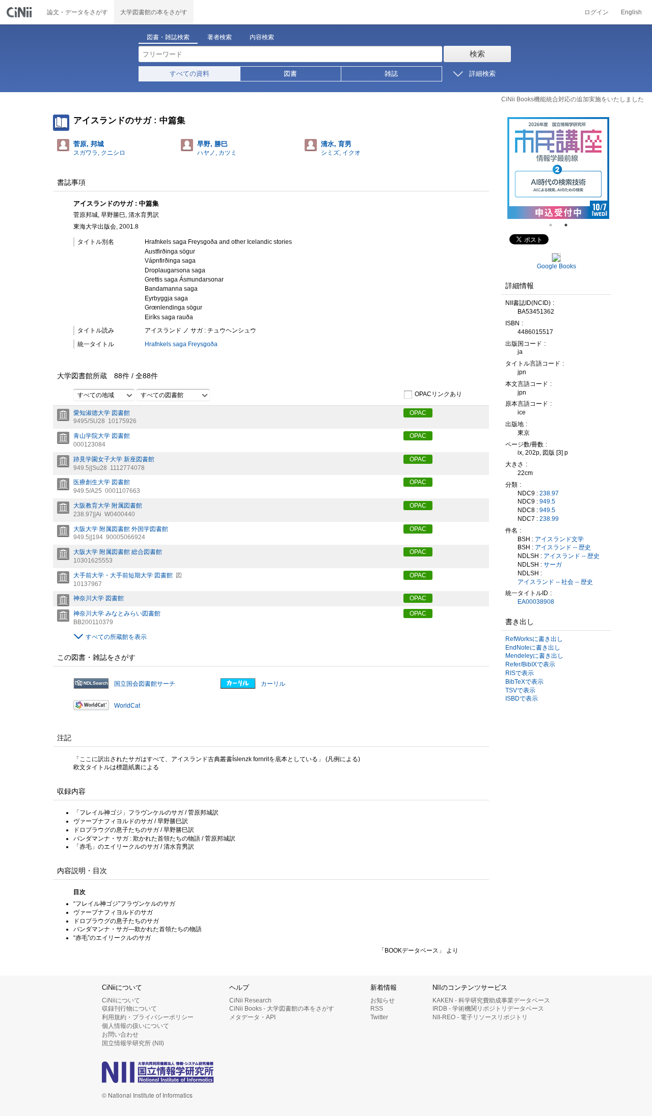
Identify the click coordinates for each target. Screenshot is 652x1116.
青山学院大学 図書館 (101, 435)
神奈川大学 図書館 (98, 598)
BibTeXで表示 (524, 681)
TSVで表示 (520, 690)
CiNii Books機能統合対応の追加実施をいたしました (572, 99)
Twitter (379, 1017)
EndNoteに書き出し (532, 647)
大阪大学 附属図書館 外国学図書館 (120, 529)
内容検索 (262, 37)
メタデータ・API (252, 1017)
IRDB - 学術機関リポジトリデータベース (488, 1008)
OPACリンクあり (438, 394)
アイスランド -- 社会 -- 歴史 (555, 581)
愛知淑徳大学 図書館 (101, 412)
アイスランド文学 (559, 539)
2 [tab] (570, 225)
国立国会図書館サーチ (144, 683)
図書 (290, 73)
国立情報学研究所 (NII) (133, 1043)
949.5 (547, 501)
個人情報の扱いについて (135, 1025)
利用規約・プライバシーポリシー (148, 1017)
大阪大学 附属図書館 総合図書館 (117, 551)
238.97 (549, 493)
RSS (376, 1008)
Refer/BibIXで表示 (530, 664)
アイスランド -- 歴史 (563, 547)
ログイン (596, 12)
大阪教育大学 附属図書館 (107, 505)
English (631, 12)
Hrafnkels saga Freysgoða (181, 344)
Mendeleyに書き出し (534, 655)
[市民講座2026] (558, 168)
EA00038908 (536, 601)
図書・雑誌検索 (168, 37)
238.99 (549, 518)
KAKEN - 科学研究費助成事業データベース (491, 1000)
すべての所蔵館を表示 (116, 636)
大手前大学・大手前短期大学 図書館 (123, 575)
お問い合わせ (120, 1034)
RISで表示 (519, 673)
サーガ (553, 564)
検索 (477, 53)
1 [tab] (555, 225)
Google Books (556, 266)
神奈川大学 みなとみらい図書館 (116, 613)
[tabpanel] (558, 168)
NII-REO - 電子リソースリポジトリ (480, 1017)
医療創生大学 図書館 (101, 482)
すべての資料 (189, 73)
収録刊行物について (129, 1008)
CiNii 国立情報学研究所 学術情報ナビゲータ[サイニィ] (20, 12)
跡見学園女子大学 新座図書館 (113, 459)
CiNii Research (250, 1000)
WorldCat (127, 705)
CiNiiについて (121, 1000)
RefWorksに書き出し (534, 639)
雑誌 (391, 73)
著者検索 (219, 37)
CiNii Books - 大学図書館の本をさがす (281, 1008)
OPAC (418, 412)
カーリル (273, 683)
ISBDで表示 (521, 698)
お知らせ (382, 1000)
